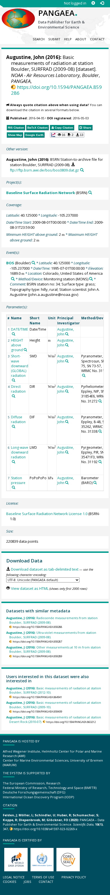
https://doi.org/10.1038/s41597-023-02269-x (45, 829)
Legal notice (14, 877)
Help (68, 39)
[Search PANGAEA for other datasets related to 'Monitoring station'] (91, 279)
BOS (10, 262)
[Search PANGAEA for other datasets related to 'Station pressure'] (13, 487)
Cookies (9, 881)
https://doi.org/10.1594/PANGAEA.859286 (56, 90)
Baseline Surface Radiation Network (40, 192)
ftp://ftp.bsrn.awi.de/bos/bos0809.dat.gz (44, 170)
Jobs (27, 881)
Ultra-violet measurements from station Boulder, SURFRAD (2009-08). (51, 634)
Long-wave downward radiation (19, 452)
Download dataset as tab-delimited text (44, 569)
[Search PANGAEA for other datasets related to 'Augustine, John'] (67, 334)
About (80, 39)
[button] (67, 135)
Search (39, 39)
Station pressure (18, 480)
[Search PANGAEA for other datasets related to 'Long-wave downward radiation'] (13, 461)
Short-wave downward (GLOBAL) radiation (19, 366)
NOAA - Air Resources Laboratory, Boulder (55, 75)
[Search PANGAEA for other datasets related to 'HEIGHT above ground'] (25, 349)
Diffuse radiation (18, 419)
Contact (97, 39)
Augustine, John (25, 57)
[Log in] (102, 3)
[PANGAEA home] (18, 13)
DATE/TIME (19, 329)
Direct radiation (18, 389)
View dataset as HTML (29, 588)
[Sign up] (93, 3)
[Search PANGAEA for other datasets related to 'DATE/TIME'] (13, 334)
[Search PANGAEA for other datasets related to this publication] (82, 170)
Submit (54, 39)
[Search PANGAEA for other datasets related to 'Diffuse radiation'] (13, 426)
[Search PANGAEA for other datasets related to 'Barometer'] (95, 482)
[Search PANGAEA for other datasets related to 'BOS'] (33, 263)
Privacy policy (73, 877)
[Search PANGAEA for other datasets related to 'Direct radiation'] (13, 396)
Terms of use (43, 877)
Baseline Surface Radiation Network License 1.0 (46, 513)
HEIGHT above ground (17, 345)
